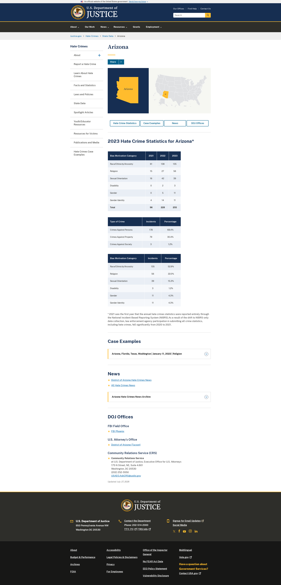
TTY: (128, 529)
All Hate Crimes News (123, 385)
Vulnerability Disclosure (156, 575)
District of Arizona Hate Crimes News (131, 380)
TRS (143, 529)
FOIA (73, 571)
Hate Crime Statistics (124, 123)
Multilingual (185, 550)
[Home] (94, 18)
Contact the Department (137, 520)
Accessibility (114, 550)
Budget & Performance (82, 557)
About (73, 550)
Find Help (192, 9)
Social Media (180, 525)
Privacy (111, 564)
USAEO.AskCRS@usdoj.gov (126, 475)
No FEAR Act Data (153, 561)
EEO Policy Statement (155, 568)
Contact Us (206, 9)
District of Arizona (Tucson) (125, 444)
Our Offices (178, 9)
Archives (75, 564)
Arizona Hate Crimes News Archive (131, 396)
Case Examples (151, 123)
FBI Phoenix (117, 431)
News (175, 123)
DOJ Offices (197, 123)
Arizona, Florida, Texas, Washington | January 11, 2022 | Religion (147, 353)
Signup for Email (187, 520)
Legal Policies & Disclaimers (122, 557)
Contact (188, 573)
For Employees (115, 571)
